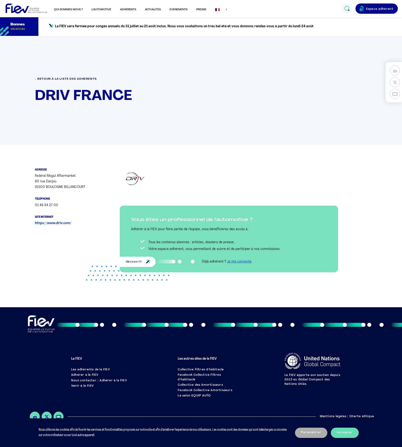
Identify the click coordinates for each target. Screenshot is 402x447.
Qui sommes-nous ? (68, 9)
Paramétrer (311, 432)
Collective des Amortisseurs (200, 385)
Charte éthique (361, 416)
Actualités (153, 9)
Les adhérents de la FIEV (90, 369)
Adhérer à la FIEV (84, 375)
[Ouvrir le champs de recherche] (346, 8)
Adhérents (128, 9)
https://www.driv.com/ (53, 223)
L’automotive (101, 9)
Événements (179, 9)
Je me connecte (239, 261)
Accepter (345, 432)
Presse (201, 9)
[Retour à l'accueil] (26, 8)
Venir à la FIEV (82, 386)
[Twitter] (395, 82)
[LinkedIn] (395, 71)
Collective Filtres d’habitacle (201, 369)
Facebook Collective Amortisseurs (205, 390)
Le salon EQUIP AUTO (194, 395)
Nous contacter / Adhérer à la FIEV (99, 380)
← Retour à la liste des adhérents (66, 79)
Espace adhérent (380, 9)
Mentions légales (333, 416)
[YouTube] (395, 94)
